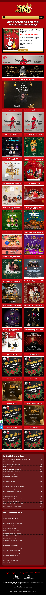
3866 (41, 484)
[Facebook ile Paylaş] (1, 424)
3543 (41, 491)
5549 (41, 469)
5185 (41, 471)
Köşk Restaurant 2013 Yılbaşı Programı (30, 31)
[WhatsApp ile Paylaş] (1, 421)
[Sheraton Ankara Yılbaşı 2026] (23, 59)
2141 (41, 506)
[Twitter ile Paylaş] (1, 427)
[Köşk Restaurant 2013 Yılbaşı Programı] (11, 39)
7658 (41, 466)
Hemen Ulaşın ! (23, 50)
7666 (41, 464)
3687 (41, 488)
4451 (41, 479)
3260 (41, 496)
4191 (41, 481)
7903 (41, 461)
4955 (41, 474)
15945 (41, 459)
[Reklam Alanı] (23, 71)
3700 (41, 486)
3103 (41, 501)
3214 (41, 498)
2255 (41, 503)
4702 (41, 476)
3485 (41, 493)
